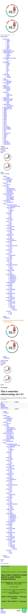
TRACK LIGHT (8, 100)
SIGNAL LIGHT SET (12, 245)
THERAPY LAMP (8, 99)
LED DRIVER (7, 82)
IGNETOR (6, 74)
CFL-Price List (10, 196)
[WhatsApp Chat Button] (24, 610)
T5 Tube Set (12, 279)
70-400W (9, 77)
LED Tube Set (10, 105)
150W (8, 41)
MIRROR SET (10, 234)
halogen (5, 134)
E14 (8, 66)
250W (8, 45)
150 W (5, 116)
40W (8, 48)
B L (7, 59)
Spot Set (6, 92)
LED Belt (6, 141)
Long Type (12, 305)
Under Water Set (7, 107)
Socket (11, 267)
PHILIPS (3, 404)
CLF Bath (9, 180)
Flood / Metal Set (8, 52)
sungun (5, 135)
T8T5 (11, 233)
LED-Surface (7, 142)
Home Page (9, 218)
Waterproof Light (8, 108)
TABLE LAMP (10, 270)
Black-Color (12, 301)
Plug (11, 266)
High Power (9, 95)
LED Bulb (6, 80)
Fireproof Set (13, 275)
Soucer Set (9, 249)
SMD (2, 403)
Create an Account (5, 566)
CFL (11, 209)
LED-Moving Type (11, 189)
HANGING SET (11, 297)
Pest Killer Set (7, 144)
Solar (14, 308)
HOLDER (6, 62)
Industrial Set (13, 277)
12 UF (5, 120)
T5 (7, 71)
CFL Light (6, 126)
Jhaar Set (9, 221)
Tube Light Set (7, 104)
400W (8, 47)
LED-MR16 (9, 191)
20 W (8, 43)
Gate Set (9, 311)
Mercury (6, 85)
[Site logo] (12, 18)
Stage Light (6, 97)
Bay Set (8, 184)
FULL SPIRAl (7, 127)
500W (8, 65)
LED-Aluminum (10, 188)
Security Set (9, 241)
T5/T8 (11, 296)
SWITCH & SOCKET (12, 264)
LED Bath (9, 181)
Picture (11, 219)
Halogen (9, 55)
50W (8, 84)
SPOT (8, 70)
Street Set (9, 260)
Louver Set (9, 230)
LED (8, 56)
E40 (8, 69)
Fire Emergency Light (9, 51)
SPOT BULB (7, 88)
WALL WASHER (11, 289)
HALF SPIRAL (7, 129)
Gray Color (12, 303)
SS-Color (15, 309)
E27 (8, 67)
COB (8, 54)
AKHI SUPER (4, 407)
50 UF (5, 125)
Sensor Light (7, 86)
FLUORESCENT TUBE (10, 58)
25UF (5, 122)
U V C (8, 60)
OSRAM (3, 406)
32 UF (5, 123)
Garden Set (9, 300)
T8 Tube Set (12, 281)
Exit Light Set (7, 133)
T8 (7, 73)
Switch (11, 268)
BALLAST (6, 39)
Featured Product (8, 50)
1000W (8, 40)
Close (2, 560)
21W (8, 44)
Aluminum (12, 298)
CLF (5, 130)
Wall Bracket (10, 285)
